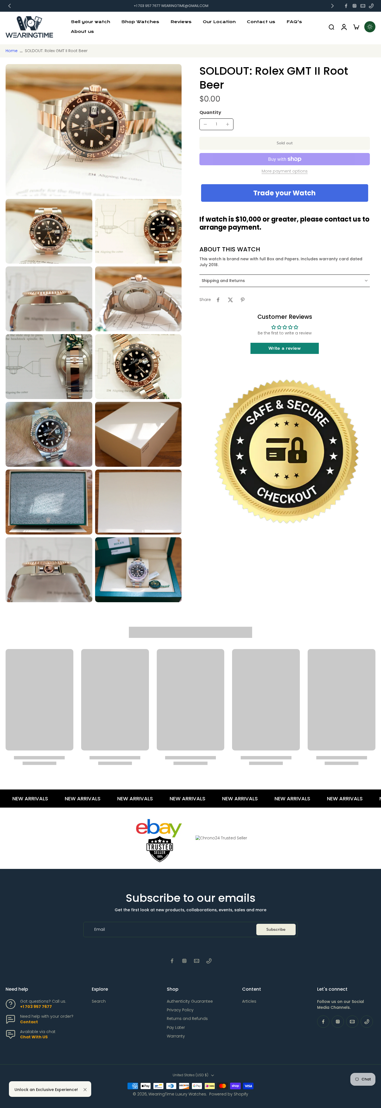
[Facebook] (346, 6)
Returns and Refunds (187, 1018)
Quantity (210, 112)
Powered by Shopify (228, 1094)
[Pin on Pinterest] (243, 300)
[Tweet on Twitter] (230, 300)
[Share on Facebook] (218, 300)
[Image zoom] (94, 130)
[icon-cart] (356, 26)
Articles (249, 1001)
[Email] (363, 6)
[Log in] (343, 27)
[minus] (205, 124)
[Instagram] (354, 6)
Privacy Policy (180, 1010)
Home (12, 51)
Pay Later (176, 1027)
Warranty (176, 1036)
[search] (331, 26)
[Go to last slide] (9, 6)
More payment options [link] (285, 171)
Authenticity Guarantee (190, 1001)
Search (99, 1001)
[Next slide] (332, 6)
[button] (284, 143)
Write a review (284, 348)
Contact (29, 1022)
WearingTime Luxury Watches (177, 1094)
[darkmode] (369, 26)
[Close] (85, 1090)
